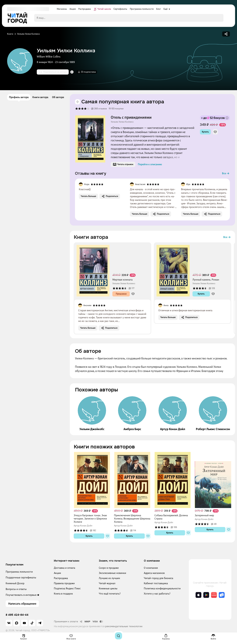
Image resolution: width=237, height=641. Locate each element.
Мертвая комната (122, 279)
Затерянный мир (204, 515)
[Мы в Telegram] (40, 623)
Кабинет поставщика (156, 583)
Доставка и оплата (64, 567)
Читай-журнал (107, 583)
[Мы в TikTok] (32, 623)
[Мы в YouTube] (24, 623)
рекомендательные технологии (123, 626)
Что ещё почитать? (110, 593)
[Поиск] (118, 635)
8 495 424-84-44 (17, 615)
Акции (57, 573)
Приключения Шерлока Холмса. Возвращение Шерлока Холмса (132, 518)
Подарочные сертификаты (21, 577)
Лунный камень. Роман (206, 279)
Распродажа (61, 578)
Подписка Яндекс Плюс (67, 588)
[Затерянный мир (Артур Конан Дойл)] (213, 480)
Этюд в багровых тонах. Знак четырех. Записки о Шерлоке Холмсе (90, 518)
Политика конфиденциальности (162, 588)
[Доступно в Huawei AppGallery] (214, 595)
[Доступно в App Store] (198, 595)
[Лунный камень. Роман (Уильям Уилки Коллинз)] (173, 270)
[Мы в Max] (16, 623)
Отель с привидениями (131, 117)
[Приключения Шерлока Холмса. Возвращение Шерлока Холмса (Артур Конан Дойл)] (132, 480)
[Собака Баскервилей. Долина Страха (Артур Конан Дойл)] (172, 480)
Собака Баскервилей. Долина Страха (171, 517)
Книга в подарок (63, 593)
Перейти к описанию (150, 164)
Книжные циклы (108, 588)
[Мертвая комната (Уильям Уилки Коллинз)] (93, 270)
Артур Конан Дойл (172, 429)
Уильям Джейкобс (91, 429)
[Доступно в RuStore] (222, 595)
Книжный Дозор (15, 583)
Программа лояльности (19, 571)
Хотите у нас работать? (157, 593)
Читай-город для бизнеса (158, 578)
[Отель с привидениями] (90, 138)
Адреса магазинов (154, 573)
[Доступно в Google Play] (206, 595)
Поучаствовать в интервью (21, 594)
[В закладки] (215, 131)
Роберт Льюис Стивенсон (213, 429)
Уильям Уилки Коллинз (122, 122)
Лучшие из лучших (109, 578)
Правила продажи (64, 583)
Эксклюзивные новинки (112, 573)
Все (224, 173)
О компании (151, 567)
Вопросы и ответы (16, 589)
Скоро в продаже (109, 567)
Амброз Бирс (132, 429)
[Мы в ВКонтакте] (9, 623)
